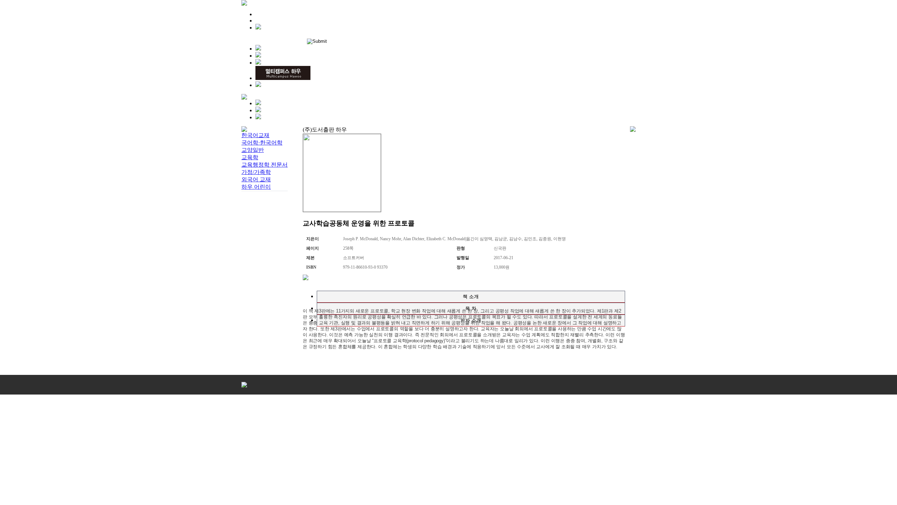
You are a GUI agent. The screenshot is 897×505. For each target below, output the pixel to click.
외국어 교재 (256, 179)
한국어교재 (255, 135)
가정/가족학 (256, 172)
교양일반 (252, 150)
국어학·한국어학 (261, 143)
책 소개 (471, 296)
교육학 (249, 157)
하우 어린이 (256, 187)
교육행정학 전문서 (264, 165)
